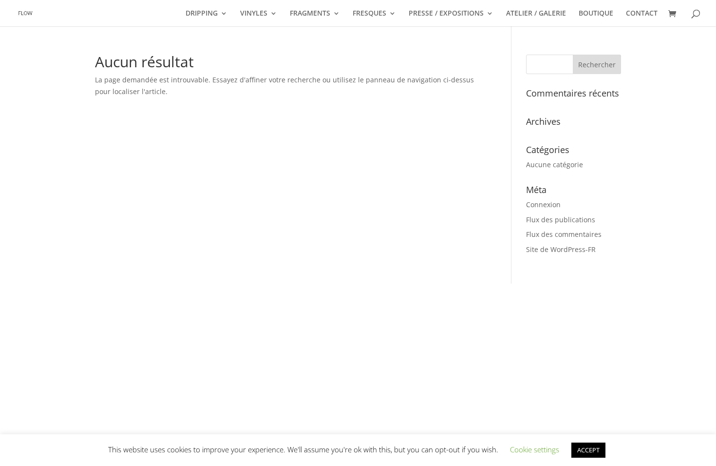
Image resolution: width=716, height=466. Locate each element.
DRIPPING (202, 14)
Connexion (543, 204)
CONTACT (642, 14)
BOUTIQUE (596, 14)
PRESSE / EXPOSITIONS (446, 14)
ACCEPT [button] (588, 450)
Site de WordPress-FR (561, 249)
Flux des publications (560, 219)
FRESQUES (369, 14)
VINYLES (253, 14)
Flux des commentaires (564, 234)
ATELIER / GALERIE (536, 14)
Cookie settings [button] (534, 449)
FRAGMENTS (310, 14)
